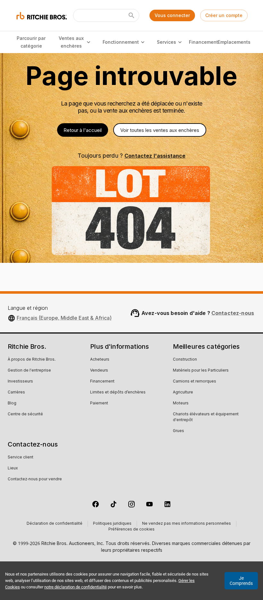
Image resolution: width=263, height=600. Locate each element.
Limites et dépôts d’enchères (118, 392)
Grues (178, 431)
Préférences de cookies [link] (131, 529)
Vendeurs (99, 371)
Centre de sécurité (25, 414)
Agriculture (183, 392)
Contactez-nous (232, 313)
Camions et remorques (194, 381)
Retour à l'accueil (83, 130)
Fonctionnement (121, 42)
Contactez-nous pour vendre (35, 479)
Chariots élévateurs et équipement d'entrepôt (206, 417)
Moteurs (181, 403)
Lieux (13, 468)
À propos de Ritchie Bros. (31, 360)
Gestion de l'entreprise (29, 371)
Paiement (99, 403)
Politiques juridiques (112, 524)
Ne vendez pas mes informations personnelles (186, 524)
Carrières (16, 392)
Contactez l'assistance (154, 155)
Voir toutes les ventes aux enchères (159, 130)
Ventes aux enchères (71, 42)
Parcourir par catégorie (31, 42)
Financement (203, 42)
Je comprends (241, 581)
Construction (185, 360)
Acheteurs (99, 360)
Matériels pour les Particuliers (201, 371)
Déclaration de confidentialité (54, 524)
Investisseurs (20, 381)
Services (166, 42)
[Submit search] (131, 15)
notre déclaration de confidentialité (75, 587)
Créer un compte (223, 15)
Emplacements (234, 42)
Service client (20, 457)
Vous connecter (172, 15)
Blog (12, 403)
